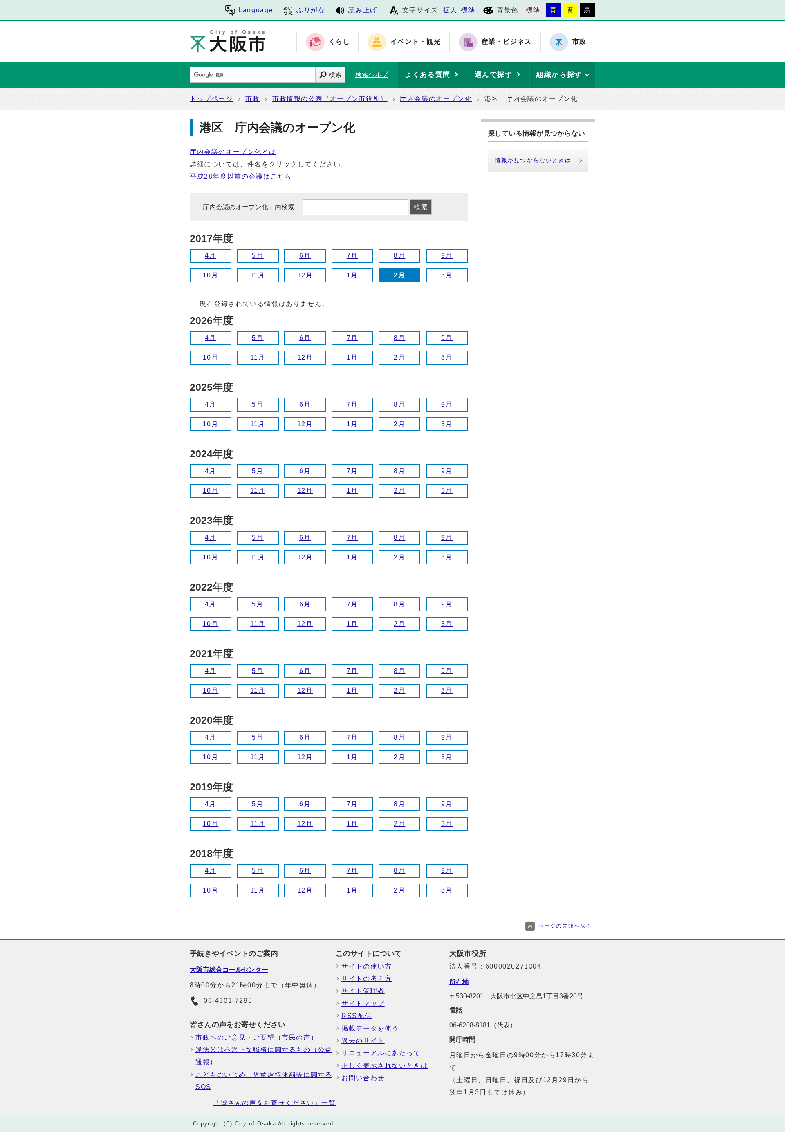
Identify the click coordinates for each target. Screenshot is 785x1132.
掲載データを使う (370, 1028)
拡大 (450, 10)
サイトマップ (363, 1003)
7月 (352, 255)
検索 (335, 74)
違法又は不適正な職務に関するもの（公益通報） (263, 1055)
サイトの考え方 (366, 978)
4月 (210, 255)
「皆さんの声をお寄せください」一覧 (274, 1102)
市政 (252, 98)
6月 (305, 255)
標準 (468, 10)
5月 (257, 255)
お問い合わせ (363, 1077)
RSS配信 (356, 1015)
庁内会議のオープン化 (436, 98)
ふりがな (310, 10)
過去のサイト (363, 1040)
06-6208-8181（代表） (482, 1025)
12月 (305, 275)
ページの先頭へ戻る (565, 926)
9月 (447, 255)
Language (255, 10)
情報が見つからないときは (533, 160)
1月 (352, 275)
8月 (399, 255)
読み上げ (362, 10)
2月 (399, 357)
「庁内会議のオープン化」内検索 (246, 207)
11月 (257, 275)
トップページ (211, 98)
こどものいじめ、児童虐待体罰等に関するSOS (263, 1080)
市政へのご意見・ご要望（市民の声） (256, 1037)
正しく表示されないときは (384, 1065)
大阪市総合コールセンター (229, 969)
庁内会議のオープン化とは (233, 151)
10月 (211, 275)
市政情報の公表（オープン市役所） (330, 98)
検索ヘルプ (371, 74)
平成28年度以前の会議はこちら (241, 176)
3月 (447, 275)
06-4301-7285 (228, 1000)
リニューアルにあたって (381, 1052)
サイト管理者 (363, 990)
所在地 (459, 981)
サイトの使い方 (366, 966)
